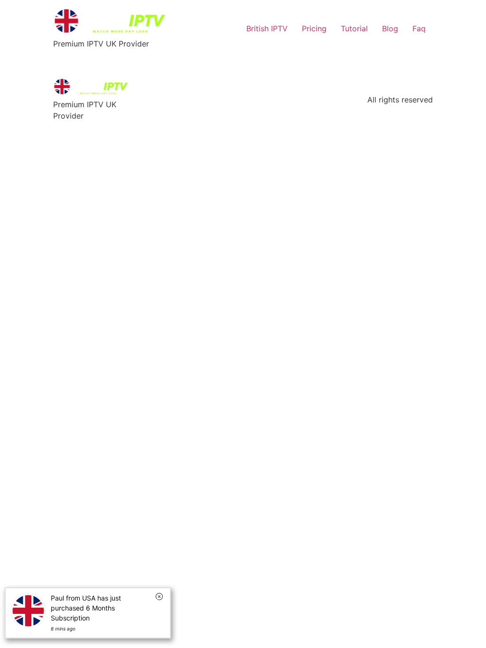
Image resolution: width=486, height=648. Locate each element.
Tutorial (354, 28)
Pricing (314, 28)
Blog (390, 28)
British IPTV (267, 28)
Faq (419, 28)
